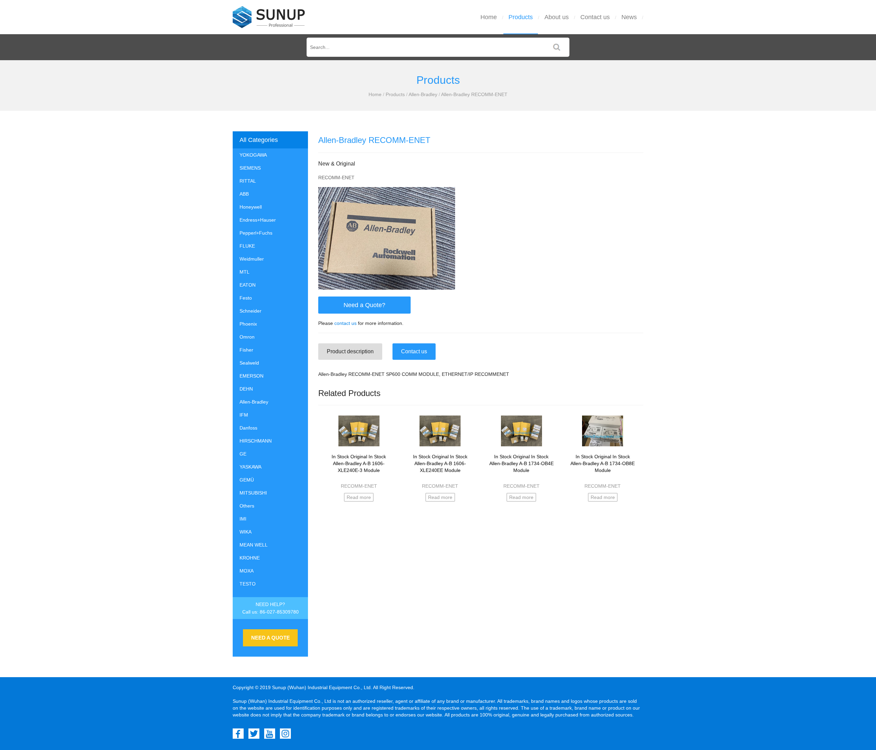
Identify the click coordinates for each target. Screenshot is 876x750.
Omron (247, 337)
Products (520, 17)
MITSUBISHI (253, 493)
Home (488, 17)
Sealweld (249, 363)
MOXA (247, 571)
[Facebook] (238, 733)
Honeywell (251, 207)
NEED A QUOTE (270, 638)
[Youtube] (269, 733)
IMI (243, 519)
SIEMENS (250, 168)
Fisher (246, 350)
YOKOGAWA (253, 155)
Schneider (250, 311)
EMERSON (251, 376)
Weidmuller (252, 259)
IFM (244, 415)
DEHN (246, 389)
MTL (244, 272)
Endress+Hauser (258, 220)
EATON (248, 285)
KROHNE (250, 558)
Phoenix (248, 324)
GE (243, 454)
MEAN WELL (254, 545)
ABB (244, 194)
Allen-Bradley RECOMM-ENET (474, 94)
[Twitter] (253, 733)
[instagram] (285, 733)
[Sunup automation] (269, 17)
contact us (345, 323)
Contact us (595, 17)
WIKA (246, 532)
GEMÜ (247, 480)
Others (247, 506)
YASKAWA (250, 467)
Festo (246, 298)
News (629, 17)
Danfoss (248, 428)
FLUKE (247, 246)
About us (556, 17)
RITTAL (248, 181)
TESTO (248, 584)
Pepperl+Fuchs (256, 233)
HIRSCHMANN (256, 441)
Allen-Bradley (423, 94)
